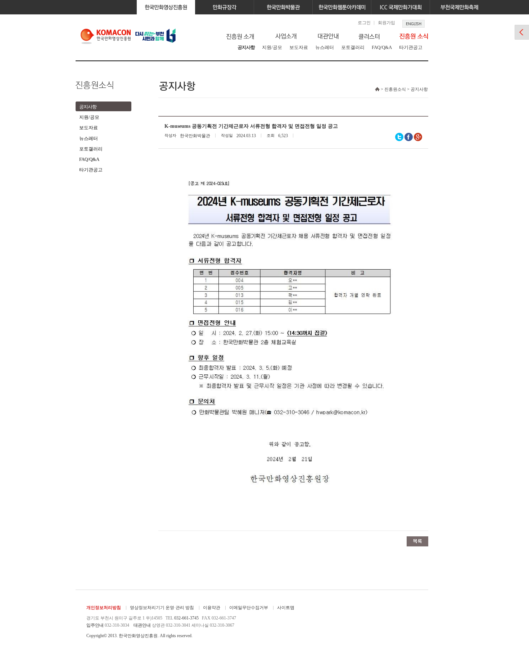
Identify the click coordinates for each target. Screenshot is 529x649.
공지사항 (246, 47)
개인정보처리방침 (103, 607)
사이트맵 (285, 607)
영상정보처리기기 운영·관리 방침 (162, 607)
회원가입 (386, 22)
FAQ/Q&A (382, 47)
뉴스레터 (324, 47)
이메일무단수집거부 (248, 607)
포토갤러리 (353, 47)
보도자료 (298, 47)
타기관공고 (410, 47)
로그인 (364, 22)
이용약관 (211, 607)
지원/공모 (272, 47)
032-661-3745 (186, 618)
